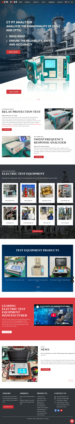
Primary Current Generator (42, 407)
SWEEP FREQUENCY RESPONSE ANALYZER (50, 141)
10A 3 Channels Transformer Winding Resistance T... (60, 280)
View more (6, 129)
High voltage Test (28, 200)
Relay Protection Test (10, 200)
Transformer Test (10, 222)
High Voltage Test (41, 403)
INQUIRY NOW (37, 231)
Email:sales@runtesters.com (62, 396)
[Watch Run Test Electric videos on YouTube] (61, 410)
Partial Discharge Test (28, 222)
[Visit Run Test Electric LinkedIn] (58, 410)
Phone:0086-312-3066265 (62, 400)
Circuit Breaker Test (65, 200)
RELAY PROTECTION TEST (21, 111)
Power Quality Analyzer (42, 413)
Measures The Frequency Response (41, 146)
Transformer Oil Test (46, 200)
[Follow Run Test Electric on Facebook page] (55, 410)
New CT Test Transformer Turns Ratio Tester (14, 280)
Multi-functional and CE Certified (9, 115)
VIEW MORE (6, 332)
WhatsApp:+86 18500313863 (63, 398)
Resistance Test (40, 402)
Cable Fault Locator (41, 411)
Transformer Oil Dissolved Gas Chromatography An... (37, 280)
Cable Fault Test (46, 222)
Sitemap (46, 418)
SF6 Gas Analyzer (41, 414)
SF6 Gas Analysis (65, 222)
